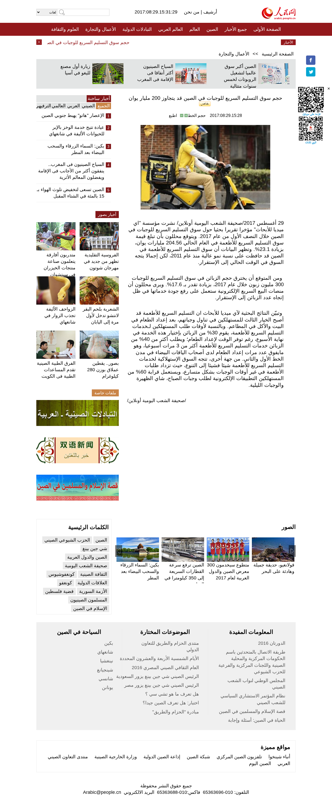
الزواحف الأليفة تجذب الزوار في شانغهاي (59, 315)
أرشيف (209, 12)
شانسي (106, 678)
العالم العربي (170, 29)
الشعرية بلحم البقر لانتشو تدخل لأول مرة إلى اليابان (101, 315)
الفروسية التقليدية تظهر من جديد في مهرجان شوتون (101, 261)
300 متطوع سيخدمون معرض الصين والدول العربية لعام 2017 (228, 571)
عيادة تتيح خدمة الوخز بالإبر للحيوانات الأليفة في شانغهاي (76, 130)
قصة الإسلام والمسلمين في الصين (252, 711)
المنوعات (184, 42)
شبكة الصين (198, 756)
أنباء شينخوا (279, 756)
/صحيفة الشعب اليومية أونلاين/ (156, 400)
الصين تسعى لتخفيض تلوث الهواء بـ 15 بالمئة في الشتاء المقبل (70, 193)
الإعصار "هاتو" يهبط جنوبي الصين (73, 115)
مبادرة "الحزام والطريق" (175, 711)
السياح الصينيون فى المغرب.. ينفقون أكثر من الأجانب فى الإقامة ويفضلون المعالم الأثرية (71, 171)
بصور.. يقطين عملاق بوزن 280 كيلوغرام (103, 370)
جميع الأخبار (236, 29)
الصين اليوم (260, 763)
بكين (108, 643)
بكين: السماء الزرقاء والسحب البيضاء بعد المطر (75, 149)
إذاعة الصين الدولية (161, 756)
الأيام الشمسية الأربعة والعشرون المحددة (159, 658)
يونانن (107, 687)
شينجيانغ (105, 669)
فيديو (143, 42)
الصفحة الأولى (267, 29)
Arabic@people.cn (102, 792)
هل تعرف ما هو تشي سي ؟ (172, 694)
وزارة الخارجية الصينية (115, 756)
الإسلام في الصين (90, 608)
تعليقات (162, 42)
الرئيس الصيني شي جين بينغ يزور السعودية (157, 676)
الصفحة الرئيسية (278, 54)
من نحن (192, 12)
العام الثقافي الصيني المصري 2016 (165, 667)
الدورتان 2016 (271, 643)
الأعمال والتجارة (100, 29)
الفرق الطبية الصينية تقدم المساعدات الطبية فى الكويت (56, 370)
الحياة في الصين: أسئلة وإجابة (256, 720)
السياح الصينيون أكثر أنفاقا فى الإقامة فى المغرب (155, 73)
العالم (194, 29)
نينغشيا (106, 660)
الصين (212, 29)
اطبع (173, 115)
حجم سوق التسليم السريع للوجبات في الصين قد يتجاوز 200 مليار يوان (69, 42)
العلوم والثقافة (65, 29)
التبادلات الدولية (137, 29)
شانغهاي (105, 652)
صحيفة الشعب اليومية (86, 565)
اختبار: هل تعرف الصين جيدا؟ (171, 702)
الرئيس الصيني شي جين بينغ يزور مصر (161, 685)
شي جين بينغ (94, 548)
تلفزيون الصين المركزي (239, 756)
